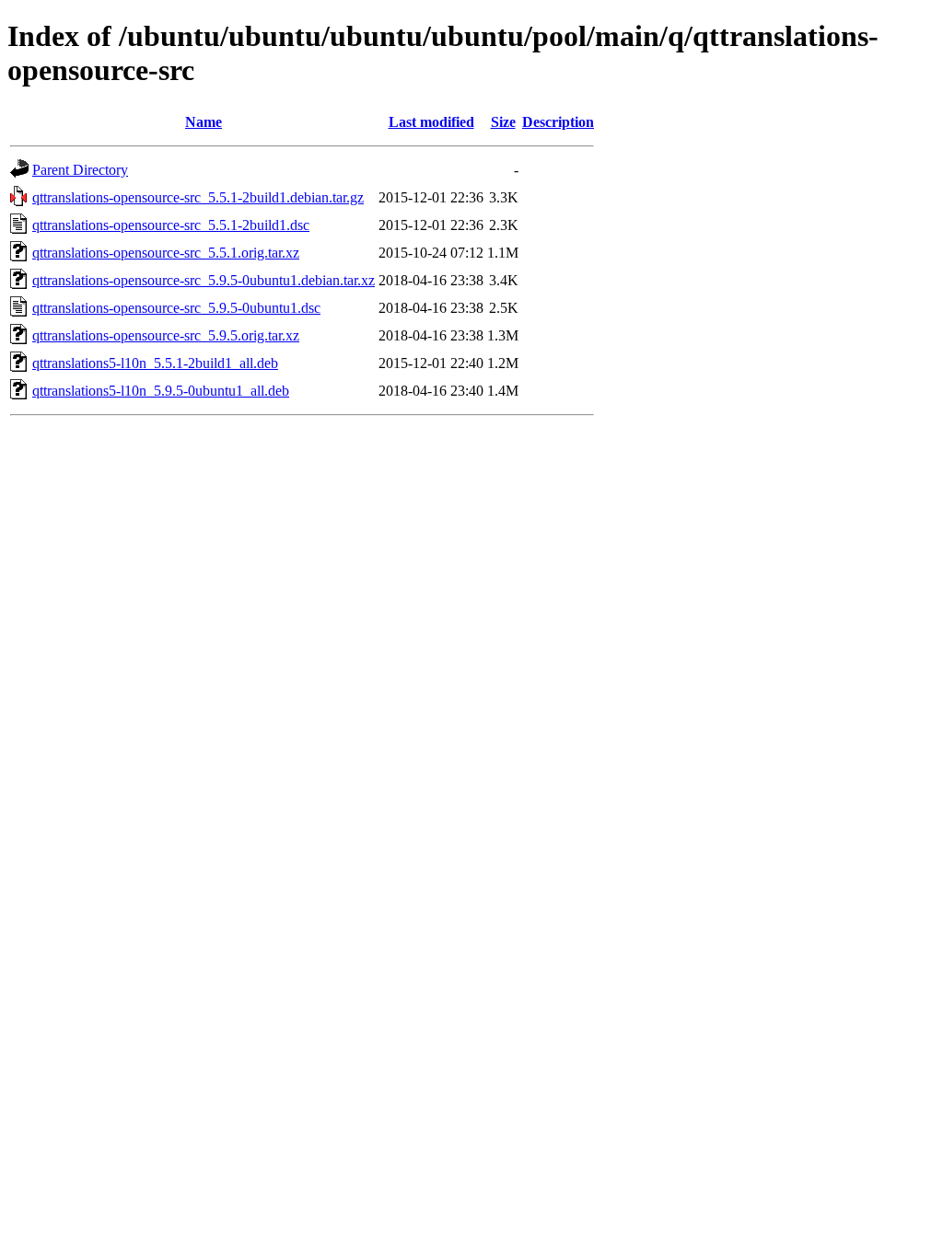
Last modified (431, 122)
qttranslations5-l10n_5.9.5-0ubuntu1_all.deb (160, 390)
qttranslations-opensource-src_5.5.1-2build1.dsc (170, 225)
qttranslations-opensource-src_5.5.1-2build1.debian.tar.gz (198, 197)
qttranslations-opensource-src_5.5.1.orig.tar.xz (165, 252)
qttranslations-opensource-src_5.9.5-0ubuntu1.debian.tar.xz (203, 280)
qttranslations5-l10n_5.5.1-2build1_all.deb (155, 363)
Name (203, 122)
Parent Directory (80, 170)
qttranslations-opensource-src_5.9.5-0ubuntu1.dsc (176, 308)
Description (558, 122)
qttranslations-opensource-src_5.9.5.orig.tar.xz (165, 335)
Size (503, 122)
